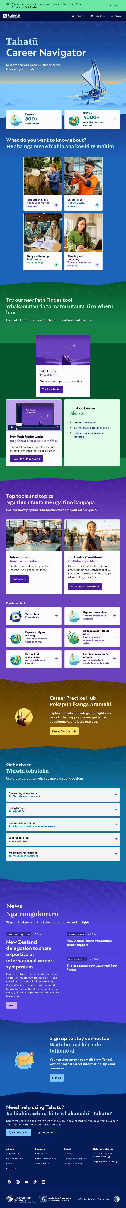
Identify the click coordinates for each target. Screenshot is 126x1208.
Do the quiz (19, 579)
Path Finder (31, 7)
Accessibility (42, 1163)
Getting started (14, 1158)
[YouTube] (26, 1182)
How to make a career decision (91, 427)
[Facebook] (9, 1182)
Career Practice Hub (64, 731)
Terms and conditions (75, 1158)
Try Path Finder (51, 389)
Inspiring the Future (103, 1161)
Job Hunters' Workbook (85, 586)
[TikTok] (35, 1182)
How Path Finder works (26, 458)
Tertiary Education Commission (103, 1155)
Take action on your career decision (89, 434)
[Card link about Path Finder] (63, 366)
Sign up (56, 1077)
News (12, 1005)
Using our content (73, 1163)
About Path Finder (85, 422)
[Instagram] (18, 1182)
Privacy (68, 1153)
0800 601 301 (20, 1132)
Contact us (47, 1132)
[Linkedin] (44, 1182)
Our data (11, 1168)
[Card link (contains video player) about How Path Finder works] (34, 433)
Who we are (12, 1153)
